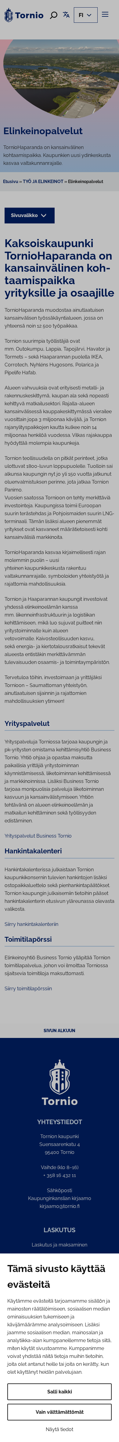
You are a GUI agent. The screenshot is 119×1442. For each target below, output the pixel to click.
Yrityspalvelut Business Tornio (38, 836)
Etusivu (10, 181)
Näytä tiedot (59, 1429)
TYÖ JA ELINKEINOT (43, 181)
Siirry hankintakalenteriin (31, 924)
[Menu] (106, 14)
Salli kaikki (59, 1392)
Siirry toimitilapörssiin (28, 988)
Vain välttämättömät (60, 1412)
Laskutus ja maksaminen (59, 1245)
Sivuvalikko (25, 215)
